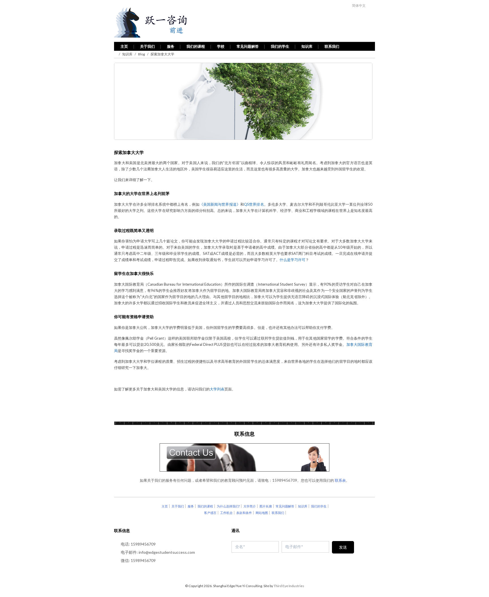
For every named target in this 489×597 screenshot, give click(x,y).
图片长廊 (265, 506)
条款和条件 (244, 512)
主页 (124, 46)
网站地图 (262, 512)
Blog (141, 54)
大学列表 (217, 389)
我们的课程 (195, 46)
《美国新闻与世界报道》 (220, 204)
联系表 (340, 480)
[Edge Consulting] (165, 22)
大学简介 (249, 506)
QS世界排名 (254, 204)
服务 (170, 46)
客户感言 (210, 512)
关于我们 (147, 46)
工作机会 (226, 512)
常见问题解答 (248, 46)
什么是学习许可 (292, 259)
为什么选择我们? (228, 506)
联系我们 (332, 46)
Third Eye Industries (289, 586)
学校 (220, 46)
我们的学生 (280, 46)
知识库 (306, 46)
